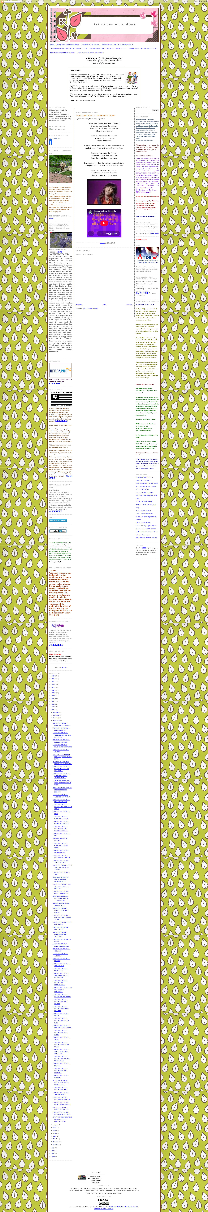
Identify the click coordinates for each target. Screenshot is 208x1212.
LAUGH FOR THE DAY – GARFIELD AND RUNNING (62, 724)
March (55, 1139)
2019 (53, 696)
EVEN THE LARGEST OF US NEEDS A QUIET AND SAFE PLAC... (62, 757)
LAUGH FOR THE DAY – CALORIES (60, 955)
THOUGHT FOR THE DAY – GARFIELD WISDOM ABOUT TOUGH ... (61, 776)
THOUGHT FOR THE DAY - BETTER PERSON (61, 851)
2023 (53, 684)
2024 (53, 682)
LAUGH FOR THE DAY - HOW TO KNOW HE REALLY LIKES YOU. (62, 886)
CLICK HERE (55, 511)
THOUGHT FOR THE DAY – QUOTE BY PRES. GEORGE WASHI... (62, 917)
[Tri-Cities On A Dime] (50, 144)
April (55, 1136)
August (55, 1125)
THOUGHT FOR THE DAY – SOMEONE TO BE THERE (61, 1113)
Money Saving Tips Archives (90, 44)
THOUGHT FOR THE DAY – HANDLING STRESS (61, 741)
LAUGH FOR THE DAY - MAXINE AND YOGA (60, 1088)
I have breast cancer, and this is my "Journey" (91, 53)
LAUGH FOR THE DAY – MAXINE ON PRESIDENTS (62, 996)
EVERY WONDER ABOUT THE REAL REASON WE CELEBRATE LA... (62, 1119)
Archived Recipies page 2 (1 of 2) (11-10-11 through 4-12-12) (68, 48)
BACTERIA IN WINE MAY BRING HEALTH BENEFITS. (62, 763)
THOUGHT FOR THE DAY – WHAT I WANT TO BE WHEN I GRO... (61, 1051)
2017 (53, 701)
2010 (53, 1156)
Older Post (129, 304)
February (56, 1142)
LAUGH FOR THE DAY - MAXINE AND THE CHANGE (60, 1002)
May (54, 1133)
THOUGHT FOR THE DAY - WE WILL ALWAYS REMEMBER (62, 990)
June (54, 1130)
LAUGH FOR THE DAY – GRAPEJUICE (60, 970)
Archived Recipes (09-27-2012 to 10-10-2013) (142, 48)
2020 (53, 693)
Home (52, 44)
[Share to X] (110, 243)
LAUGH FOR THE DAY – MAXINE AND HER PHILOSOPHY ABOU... (60, 828)
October (55, 718)
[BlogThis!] (108, 243)
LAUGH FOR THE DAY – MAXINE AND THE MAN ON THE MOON (61, 1058)
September (56, 721)
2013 (53, 1148)
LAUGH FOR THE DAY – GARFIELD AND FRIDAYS (61, 796)
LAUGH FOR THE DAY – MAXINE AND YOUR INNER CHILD (62, 807)
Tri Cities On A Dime (115, 24)
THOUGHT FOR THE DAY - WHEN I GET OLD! (61, 861)
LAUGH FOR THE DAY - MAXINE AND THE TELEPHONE (60, 934)
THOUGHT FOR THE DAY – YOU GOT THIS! (61, 965)
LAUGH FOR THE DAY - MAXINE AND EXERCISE (61, 856)
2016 (53, 704)
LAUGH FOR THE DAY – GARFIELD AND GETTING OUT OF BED (62, 735)
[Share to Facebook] (112, 243)
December (56, 712)
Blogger (64, 667)
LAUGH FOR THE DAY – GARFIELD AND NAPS (60, 818)
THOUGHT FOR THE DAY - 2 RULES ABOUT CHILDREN (62, 1027)
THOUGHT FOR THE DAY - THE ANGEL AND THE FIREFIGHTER (61, 975)
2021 (53, 690)
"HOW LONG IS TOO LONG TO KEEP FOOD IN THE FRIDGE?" (62, 790)
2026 (53, 676)
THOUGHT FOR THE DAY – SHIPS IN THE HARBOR (61, 823)
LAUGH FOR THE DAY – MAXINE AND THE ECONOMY (60, 1071)
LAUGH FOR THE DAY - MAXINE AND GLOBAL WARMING (61, 1009)
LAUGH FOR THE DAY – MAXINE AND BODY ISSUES (60, 1033)
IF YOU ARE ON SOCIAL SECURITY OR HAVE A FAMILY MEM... (61, 1082)
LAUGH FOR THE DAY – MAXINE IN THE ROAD (61, 945)
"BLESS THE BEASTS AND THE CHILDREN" (61, 904)
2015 (53, 707)
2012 (53, 1151)
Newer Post (79, 304)
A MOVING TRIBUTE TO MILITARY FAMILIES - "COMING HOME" (60, 898)
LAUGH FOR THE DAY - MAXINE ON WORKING (61, 1108)
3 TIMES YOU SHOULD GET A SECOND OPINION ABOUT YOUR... (62, 783)
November (56, 715)
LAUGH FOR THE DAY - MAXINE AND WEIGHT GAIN (61, 1021)
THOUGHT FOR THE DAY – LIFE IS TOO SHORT (61, 801)
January (55, 1144)
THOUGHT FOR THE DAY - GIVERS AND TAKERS (61, 892)
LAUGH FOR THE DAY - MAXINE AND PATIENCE (61, 1098)
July (54, 1128)
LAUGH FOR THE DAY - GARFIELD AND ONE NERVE (60, 845)
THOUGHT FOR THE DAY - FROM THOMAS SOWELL (61, 1103)
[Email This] (106, 243)
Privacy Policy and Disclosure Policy (68, 44)
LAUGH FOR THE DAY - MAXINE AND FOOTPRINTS (62, 746)
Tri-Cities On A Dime (54, 138)
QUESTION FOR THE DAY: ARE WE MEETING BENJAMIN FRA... (61, 879)
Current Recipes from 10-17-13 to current (62, 53)
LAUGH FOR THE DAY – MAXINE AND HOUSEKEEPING (60, 983)
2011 (53, 1154)
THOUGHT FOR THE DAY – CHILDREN (61, 950)
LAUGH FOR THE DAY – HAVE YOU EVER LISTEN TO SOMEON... (62, 867)
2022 (53, 687)
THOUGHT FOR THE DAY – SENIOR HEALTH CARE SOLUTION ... (61, 769)
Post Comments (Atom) (91, 309)
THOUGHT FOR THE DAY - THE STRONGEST (61, 1093)
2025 (53, 679)
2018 (53, 698)
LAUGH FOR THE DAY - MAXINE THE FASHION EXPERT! (61, 910)
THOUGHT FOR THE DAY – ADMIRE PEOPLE (61, 729)
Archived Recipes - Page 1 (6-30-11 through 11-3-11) (117, 44)
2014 (53, 710)
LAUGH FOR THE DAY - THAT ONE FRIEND (62, 923)
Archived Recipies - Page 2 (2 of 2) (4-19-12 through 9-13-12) (108, 48)
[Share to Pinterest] (114, 243)
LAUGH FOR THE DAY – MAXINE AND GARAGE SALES (61, 1044)
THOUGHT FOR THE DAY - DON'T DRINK (61, 928)
